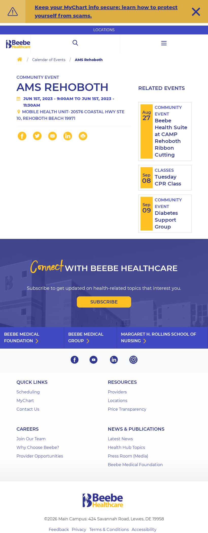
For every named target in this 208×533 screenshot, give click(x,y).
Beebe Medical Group (85, 337)
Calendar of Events (48, 60)
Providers (117, 392)
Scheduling (28, 392)
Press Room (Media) (128, 456)
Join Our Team (31, 438)
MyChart (25, 400)
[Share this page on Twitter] (37, 136)
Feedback (59, 529)
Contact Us (27, 409)
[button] (196, 11)
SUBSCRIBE (104, 302)
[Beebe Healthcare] (18, 49)
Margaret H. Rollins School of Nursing (158, 337)
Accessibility (144, 529)
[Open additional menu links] (164, 43)
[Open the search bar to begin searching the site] (75, 43)
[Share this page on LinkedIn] (67, 136)
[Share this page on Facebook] (22, 136)
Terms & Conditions (109, 529)
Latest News (120, 438)
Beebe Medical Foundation (21, 337)
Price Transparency (127, 409)
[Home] (19, 60)
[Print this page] (83, 136)
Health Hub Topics (126, 447)
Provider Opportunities (39, 456)
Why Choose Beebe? (37, 447)
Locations (104, 30)
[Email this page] (52, 136)
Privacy (79, 529)
